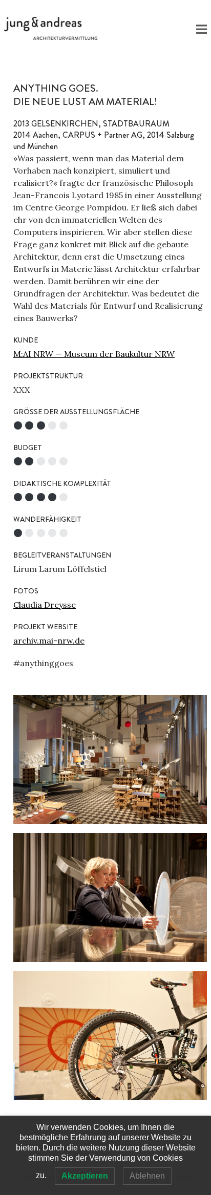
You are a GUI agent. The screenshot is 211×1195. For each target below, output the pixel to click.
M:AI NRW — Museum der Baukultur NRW (94, 354)
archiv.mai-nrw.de (49, 640)
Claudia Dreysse (44, 605)
